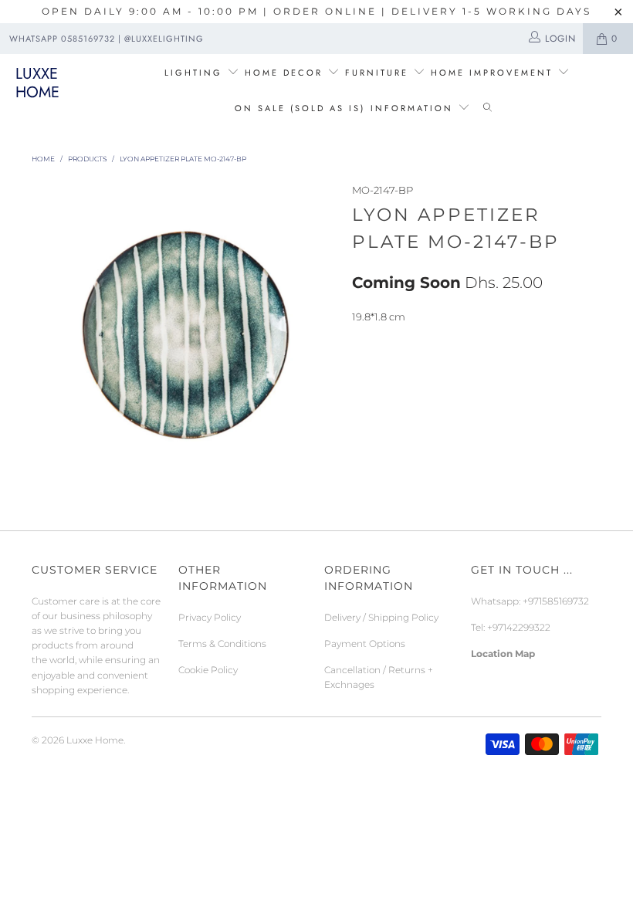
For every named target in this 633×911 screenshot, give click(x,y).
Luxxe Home (37, 83)
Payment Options (364, 643)
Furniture (376, 72)
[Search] (487, 109)
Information (412, 108)
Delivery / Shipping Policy (381, 617)
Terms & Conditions (222, 643)
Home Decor (284, 72)
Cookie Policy (208, 670)
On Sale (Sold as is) (300, 108)
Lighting (195, 72)
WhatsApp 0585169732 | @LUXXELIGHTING (106, 38)
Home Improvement (494, 72)
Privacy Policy (209, 617)
